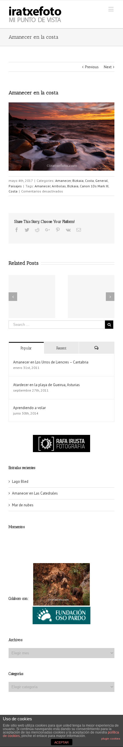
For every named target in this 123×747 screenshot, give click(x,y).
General (101, 180)
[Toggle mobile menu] (111, 9)
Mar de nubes (22, 505)
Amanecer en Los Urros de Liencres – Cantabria (50, 362)
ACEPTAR (61, 742)
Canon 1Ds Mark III (94, 186)
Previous (92, 67)
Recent (61, 348)
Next (108, 67)
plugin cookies (110, 738)
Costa (89, 180)
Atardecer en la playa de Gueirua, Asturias (46, 384)
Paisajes (15, 186)
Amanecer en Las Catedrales (35, 493)
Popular (26, 348)
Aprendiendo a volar (29, 407)
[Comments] (96, 348)
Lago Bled (20, 481)
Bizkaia (78, 180)
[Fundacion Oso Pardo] (61, 609)
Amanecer (63, 180)
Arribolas (59, 186)
